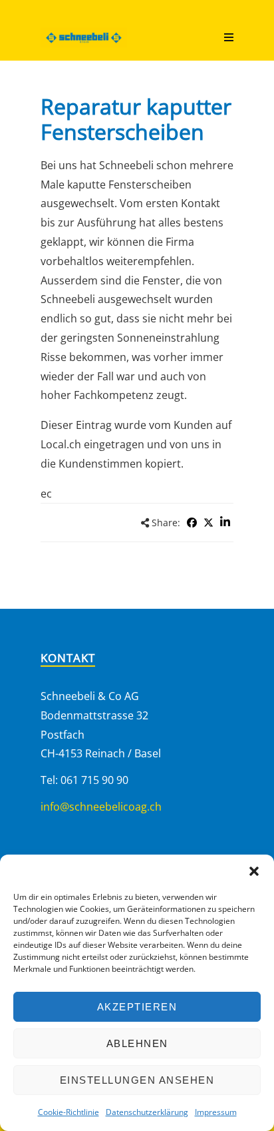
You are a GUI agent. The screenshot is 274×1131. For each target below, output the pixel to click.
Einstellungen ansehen (137, 1080)
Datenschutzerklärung (147, 1112)
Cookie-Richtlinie (68, 1112)
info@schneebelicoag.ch (101, 806)
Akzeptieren (137, 1006)
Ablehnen (137, 1043)
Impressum (216, 1112)
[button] (254, 871)
